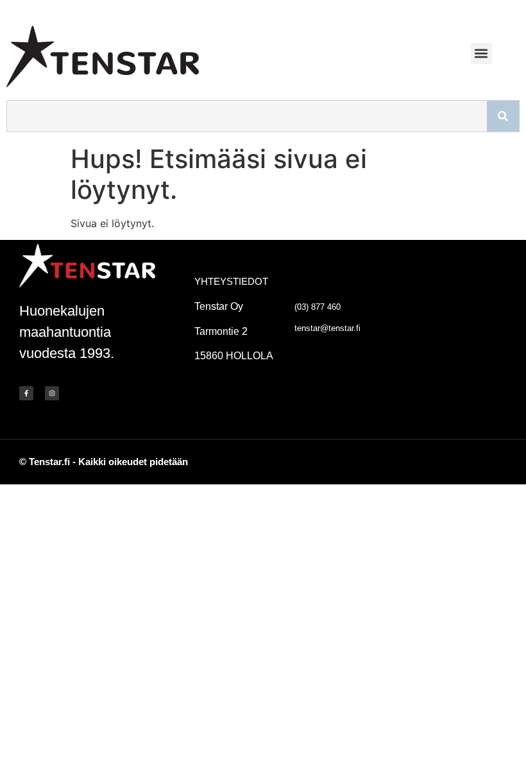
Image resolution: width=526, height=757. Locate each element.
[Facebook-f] (26, 393)
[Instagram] (52, 393)
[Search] (503, 116)
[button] (481, 53)
